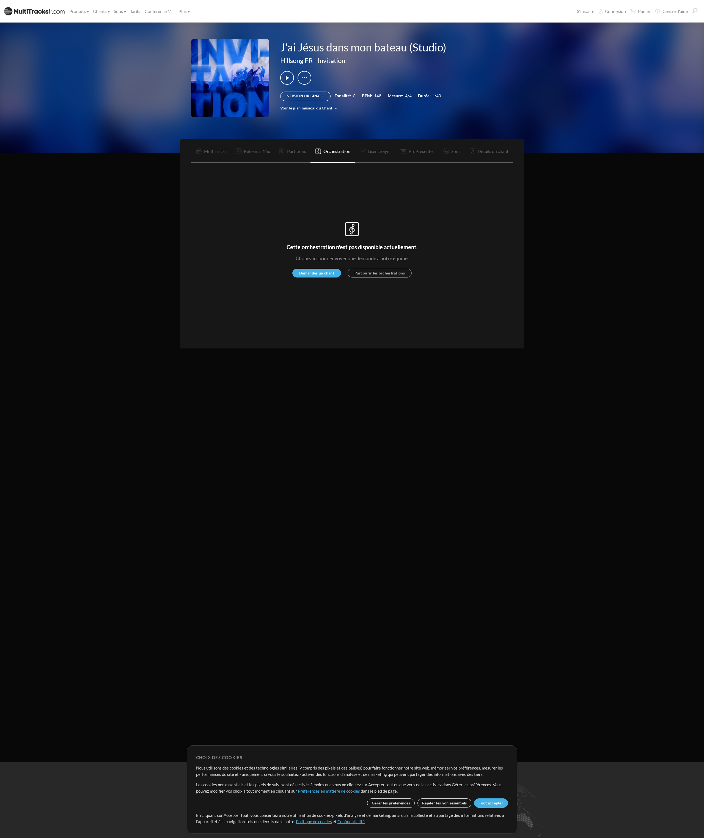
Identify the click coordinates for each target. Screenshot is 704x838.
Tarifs (135, 11)
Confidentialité (351, 821)
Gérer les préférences (391, 803)
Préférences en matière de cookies (329, 790)
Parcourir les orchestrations (379, 273)
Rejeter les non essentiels (444, 803)
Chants (100, 11)
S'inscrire (585, 11)
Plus (182, 11)
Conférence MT (159, 11)
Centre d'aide (675, 11)
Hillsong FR (296, 60)
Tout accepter (491, 803)
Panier (644, 11)
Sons (118, 11)
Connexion (615, 11)
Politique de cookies (314, 821)
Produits (77, 11)
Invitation (331, 60)
